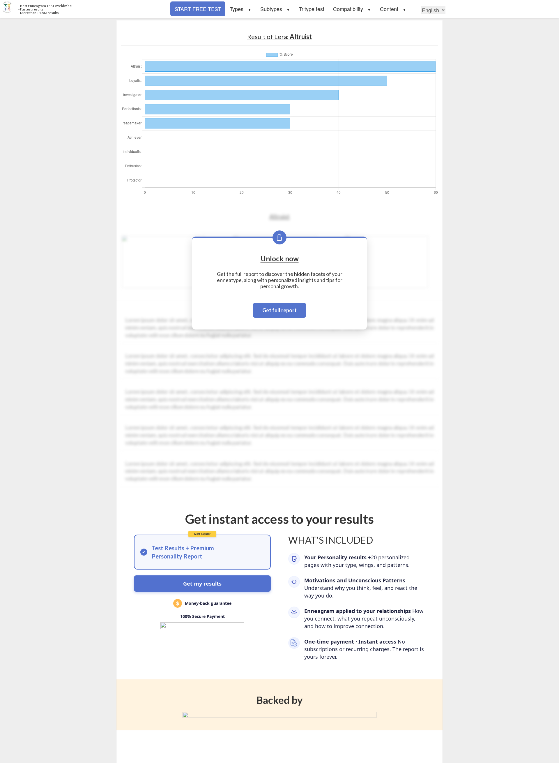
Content (389, 9)
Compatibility (348, 9)
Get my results (202, 583)
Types (236, 9)
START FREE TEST (198, 9)
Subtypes (271, 9)
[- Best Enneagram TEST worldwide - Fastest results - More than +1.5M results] (139, 7)
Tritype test (311, 9)
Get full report (279, 310)
